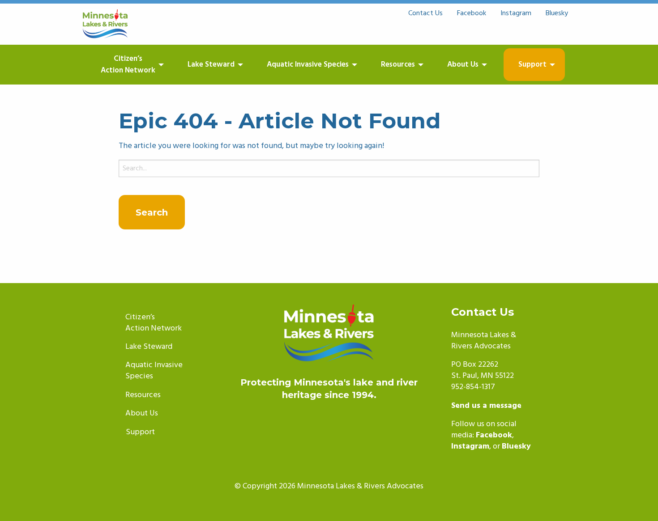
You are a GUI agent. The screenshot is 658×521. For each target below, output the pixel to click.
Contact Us (425, 13)
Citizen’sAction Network (128, 64)
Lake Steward (211, 65)
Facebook (471, 13)
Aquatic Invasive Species (308, 65)
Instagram (515, 13)
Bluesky (557, 13)
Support (532, 65)
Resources (398, 65)
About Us (463, 65)
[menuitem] (137, 64)
